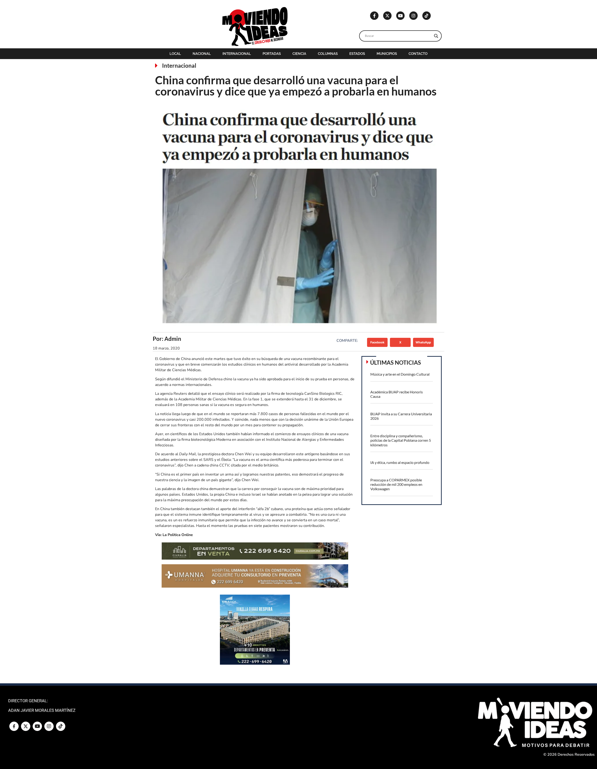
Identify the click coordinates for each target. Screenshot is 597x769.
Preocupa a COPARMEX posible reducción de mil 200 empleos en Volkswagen (396, 484)
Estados (357, 54)
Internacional (236, 54)
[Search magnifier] (436, 36)
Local (175, 54)
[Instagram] (413, 15)
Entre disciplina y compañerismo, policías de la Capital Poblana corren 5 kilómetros (400, 440)
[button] (377, 342)
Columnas (328, 54)
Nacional (202, 54)
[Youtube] (400, 15)
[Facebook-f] (374, 15)
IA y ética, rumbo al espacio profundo (399, 462)
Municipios (387, 54)
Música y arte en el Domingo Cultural (400, 374)
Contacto (418, 54)
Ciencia (299, 54)
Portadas (272, 54)
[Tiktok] (426, 15)
